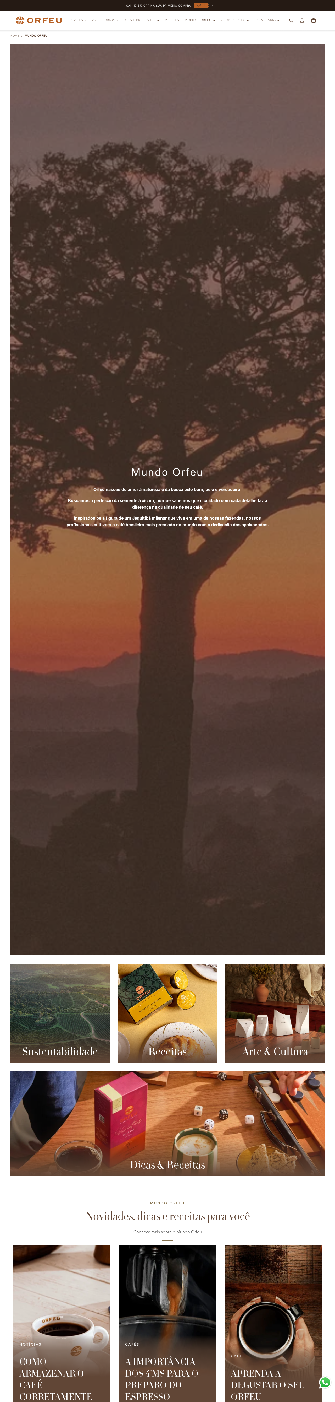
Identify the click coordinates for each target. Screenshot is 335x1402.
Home (14, 36)
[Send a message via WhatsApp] (325, 1382)
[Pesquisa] (291, 20)
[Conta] (302, 20)
